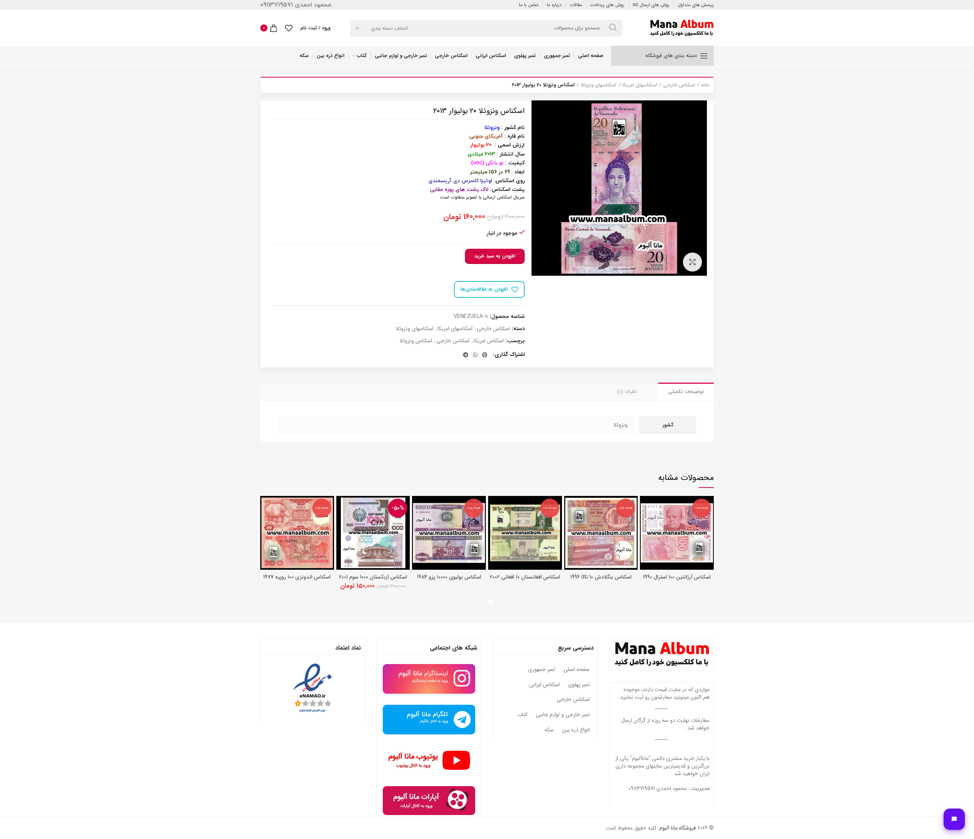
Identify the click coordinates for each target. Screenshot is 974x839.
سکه (549, 730)
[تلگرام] (466, 355)
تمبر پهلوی (579, 685)
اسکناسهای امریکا (639, 85)
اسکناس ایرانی (544, 685)
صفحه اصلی (576, 670)
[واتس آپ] (475, 355)
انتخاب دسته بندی (389, 28)
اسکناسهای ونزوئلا (598, 85)
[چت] (954, 819)
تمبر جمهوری (541, 670)
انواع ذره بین (576, 730)
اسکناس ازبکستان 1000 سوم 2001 (373, 577)
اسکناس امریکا (489, 341)
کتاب (522, 715)
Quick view (645, 508)
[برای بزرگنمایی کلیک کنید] (692, 262)
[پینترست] (485, 355)
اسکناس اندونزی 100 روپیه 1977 (297, 577)
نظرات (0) (627, 392)
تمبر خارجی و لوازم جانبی (563, 715)
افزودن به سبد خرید (494, 256)
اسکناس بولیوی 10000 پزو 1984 (449, 577)
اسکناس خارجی (679, 85)
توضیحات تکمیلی (686, 392)
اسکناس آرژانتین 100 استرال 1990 (677, 577)
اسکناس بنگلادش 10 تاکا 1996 (601, 577)
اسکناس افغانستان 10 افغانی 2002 (525, 577)
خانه (705, 85)
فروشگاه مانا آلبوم (677, 828)
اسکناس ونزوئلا (415, 341)
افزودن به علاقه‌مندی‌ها (484, 289)
